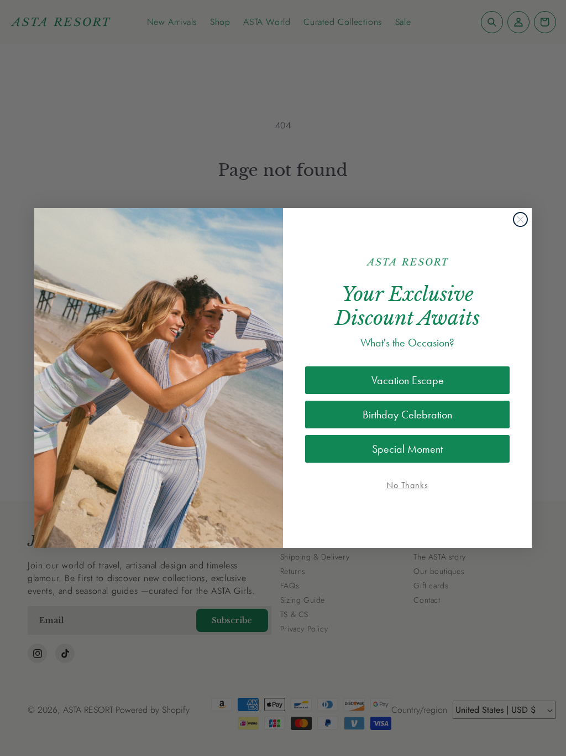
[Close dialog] (520, 219)
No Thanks (407, 485)
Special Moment (407, 449)
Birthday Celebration (407, 414)
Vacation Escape (407, 380)
